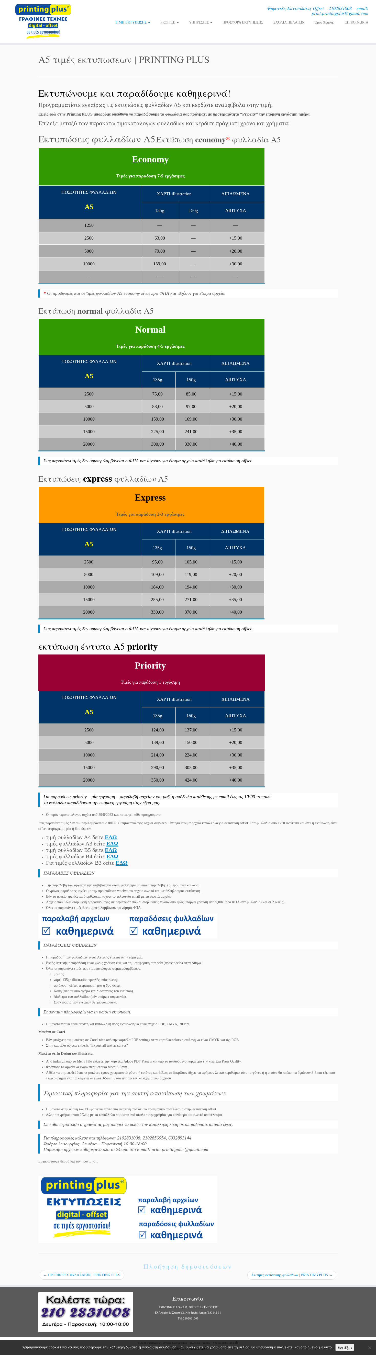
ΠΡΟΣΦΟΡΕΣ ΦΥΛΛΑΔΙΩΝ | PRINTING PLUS (81, 1275)
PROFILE (168, 22)
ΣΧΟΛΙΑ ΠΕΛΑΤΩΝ (288, 22)
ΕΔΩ (111, 837)
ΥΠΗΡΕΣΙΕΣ (199, 22)
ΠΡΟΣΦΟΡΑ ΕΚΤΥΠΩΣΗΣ (243, 22)
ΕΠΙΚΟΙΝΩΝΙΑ (356, 22)
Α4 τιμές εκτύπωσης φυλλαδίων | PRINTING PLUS (292, 1275)
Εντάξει (344, 1347)
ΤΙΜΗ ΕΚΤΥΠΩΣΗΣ (131, 22)
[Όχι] (369, 1347)
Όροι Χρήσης (324, 22)
